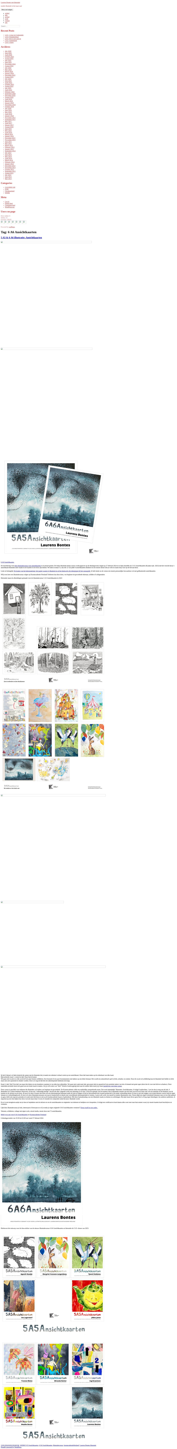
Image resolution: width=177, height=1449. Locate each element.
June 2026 (8, 53)
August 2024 (9, 66)
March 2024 (9, 71)
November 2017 (10, 118)
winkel (7, 13)
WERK (7, 193)
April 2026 (8, 55)
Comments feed (10, 205)
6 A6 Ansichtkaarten (7, 562)
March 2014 (9, 160)
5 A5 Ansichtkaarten (31, 1445)
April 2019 (8, 99)
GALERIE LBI (10, 187)
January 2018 (9, 116)
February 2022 (9, 92)
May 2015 (8, 143)
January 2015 (9, 149)
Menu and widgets (7, 9)
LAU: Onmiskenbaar (12, 37)
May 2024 (8, 70)
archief (7, 17)
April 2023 (8, 82)
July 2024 (8, 68)
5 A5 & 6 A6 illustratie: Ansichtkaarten (21, 237)
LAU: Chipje (9, 42)
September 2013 (10, 171)
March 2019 (9, 101)
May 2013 (8, 179)
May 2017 (8, 121)
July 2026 (8, 51)
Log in (7, 201)
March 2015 (9, 145)
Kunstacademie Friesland (38, 1115)
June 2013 (8, 177)
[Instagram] (24, 223)
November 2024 (10, 64)
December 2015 (10, 138)
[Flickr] (13, 223)
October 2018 (9, 107)
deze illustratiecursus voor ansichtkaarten (28, 566)
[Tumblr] (17, 223)
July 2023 (8, 79)
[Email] (2, 223)
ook (6, 22)
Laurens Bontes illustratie (88, 1445)
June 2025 (8, 62)
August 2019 (9, 97)
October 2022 (9, 84)
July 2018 (8, 108)
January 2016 (9, 136)
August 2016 (9, 127)
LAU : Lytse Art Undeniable (14, 35)
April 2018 (8, 114)
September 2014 (10, 151)
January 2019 (9, 103)
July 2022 (8, 88)
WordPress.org (9, 207)
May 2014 (8, 156)
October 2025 (9, 57)
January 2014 (9, 164)
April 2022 (8, 90)
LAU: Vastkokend (11, 40)
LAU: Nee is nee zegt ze (13, 39)
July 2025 (8, 60)
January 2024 (9, 73)
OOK (7, 189)
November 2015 (10, 140)
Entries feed (9, 203)
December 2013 (10, 166)
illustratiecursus (58, 1445)
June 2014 (8, 155)
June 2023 (8, 81)
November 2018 (10, 105)
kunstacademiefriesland (71, 1445)
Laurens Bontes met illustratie (10, 2)
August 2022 (9, 86)
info (6, 15)
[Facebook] (6, 223)
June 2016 (8, 129)
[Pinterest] (21, 223)
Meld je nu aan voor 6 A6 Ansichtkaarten (14, 1115)
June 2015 (8, 142)
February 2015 (9, 147)
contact (7, 21)
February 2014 (9, 162)
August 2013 (9, 173)
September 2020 (10, 94)
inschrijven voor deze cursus (112, 1086)
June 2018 (8, 110)
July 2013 (8, 175)
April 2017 (8, 123)
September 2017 (10, 119)
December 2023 (10, 75)
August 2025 (9, 58)
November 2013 (10, 167)
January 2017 (9, 125)
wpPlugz (12, 227)
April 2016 (8, 132)
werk (6, 19)
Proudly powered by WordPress (11, 1447)
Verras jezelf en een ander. (89, 1108)
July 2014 (8, 153)
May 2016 (8, 131)
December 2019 (10, 95)
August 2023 (9, 77)
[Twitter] (9, 223)
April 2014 (8, 158)
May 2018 (8, 112)
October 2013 (9, 169)
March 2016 (9, 134)
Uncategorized (9, 191)
